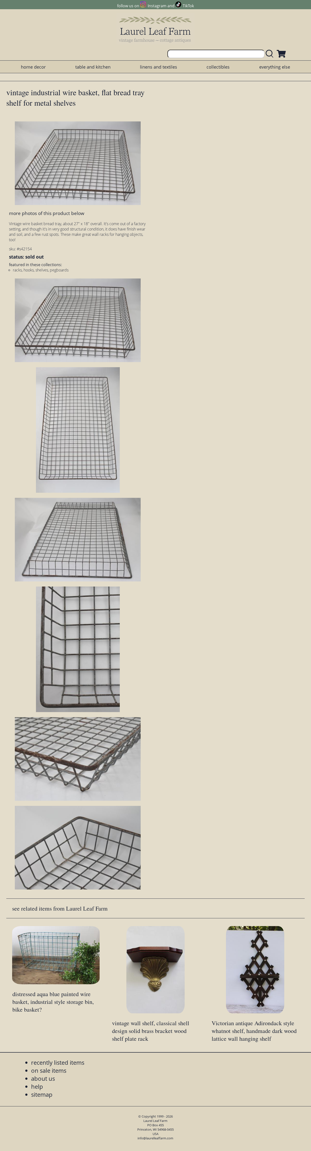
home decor (33, 67)
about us (43, 1078)
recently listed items (57, 1062)
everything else (274, 67)
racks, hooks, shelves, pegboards (41, 270)
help (37, 1086)
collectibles (218, 67)
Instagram (157, 5)
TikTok (188, 5)
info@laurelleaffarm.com (155, 1138)
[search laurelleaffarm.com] (271, 54)
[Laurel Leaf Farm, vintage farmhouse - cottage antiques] (155, 29)
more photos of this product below (46, 213)
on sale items (48, 1070)
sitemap (41, 1094)
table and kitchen (93, 67)
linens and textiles (158, 67)
